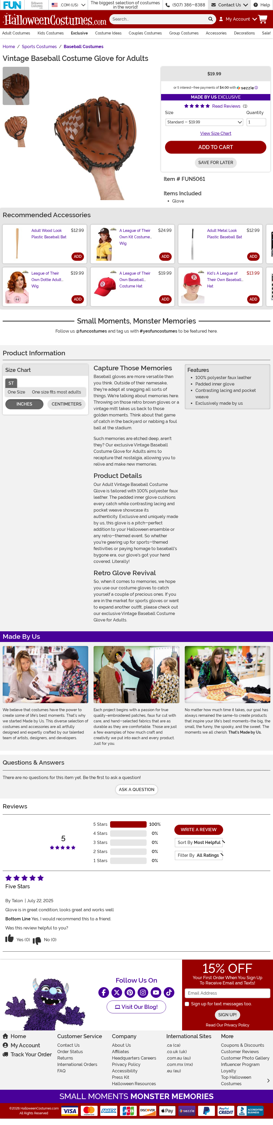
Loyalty (228, 1070)
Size (169, 112)
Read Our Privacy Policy (227, 1025)
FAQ (61, 1070)
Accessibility (125, 1070)
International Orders (77, 1064)
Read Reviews (226, 106)
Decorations (244, 33)
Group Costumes (184, 33)
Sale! (266, 33)
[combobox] (157, 19)
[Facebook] (103, 992)
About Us (121, 1045)
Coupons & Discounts (242, 1045)
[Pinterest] (130, 992)
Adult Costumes (16, 33)
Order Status (70, 1051)
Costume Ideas (108, 33)
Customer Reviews (240, 1051)
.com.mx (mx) (179, 1064)
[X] (116, 992)
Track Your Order (31, 1054)
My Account (25, 1045)
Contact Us (229, 4)
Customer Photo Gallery (245, 1058)
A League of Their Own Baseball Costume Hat (134, 279)
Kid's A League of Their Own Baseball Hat (224, 279)
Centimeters (67, 404)
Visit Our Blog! (139, 1007)
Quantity (255, 112)
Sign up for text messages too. (221, 1003)
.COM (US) (69, 5)
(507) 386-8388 (188, 4)
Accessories (216, 33)
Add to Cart (215, 147)
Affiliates (120, 1051)
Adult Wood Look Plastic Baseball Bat (48, 233)
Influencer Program (240, 1064)
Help (265, 4)
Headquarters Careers (134, 1058)
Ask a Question (136, 789)
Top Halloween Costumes (236, 1080)
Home (18, 1036)
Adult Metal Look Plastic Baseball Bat (224, 233)
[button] (237, 19)
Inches (24, 404)
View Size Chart (215, 133)
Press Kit (120, 1077)
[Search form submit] (210, 19)
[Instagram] (143, 992)
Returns (65, 1058)
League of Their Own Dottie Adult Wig (46, 279)
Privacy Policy (126, 1064)
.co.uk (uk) (176, 1051)
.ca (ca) (173, 1045)
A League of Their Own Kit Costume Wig (134, 237)
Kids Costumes (51, 33)
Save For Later (215, 162)
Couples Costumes (145, 33)
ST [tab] (11, 383)
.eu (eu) (173, 1070)
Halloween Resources (134, 1083)
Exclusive (79, 33)
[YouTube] (156, 992)
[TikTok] (169, 992)
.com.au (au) (178, 1058)
